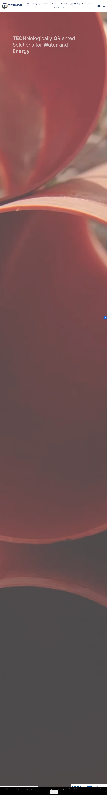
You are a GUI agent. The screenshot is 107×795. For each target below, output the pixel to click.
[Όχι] (105, 791)
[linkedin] (99, 5)
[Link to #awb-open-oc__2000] (104, 5)
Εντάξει (54, 792)
